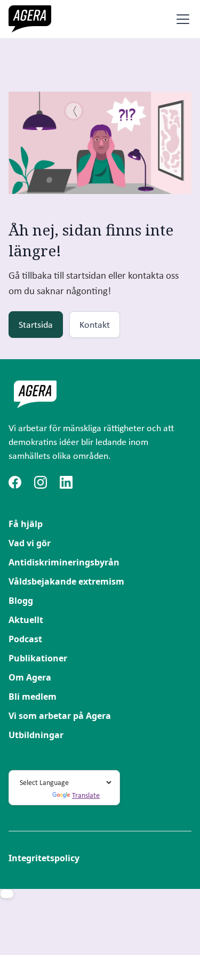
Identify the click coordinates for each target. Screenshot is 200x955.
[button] (180, 19)
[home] (30, 19)
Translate (86, 795)
